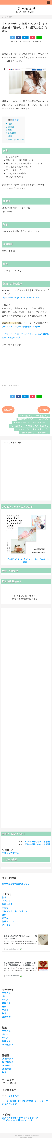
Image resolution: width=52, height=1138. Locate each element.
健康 (4, 915)
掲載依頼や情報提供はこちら (16, 884)
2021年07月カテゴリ (26, 419)
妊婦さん (6, 1003)
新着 (4, 897)
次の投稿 (8, 410)
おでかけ (6, 918)
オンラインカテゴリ (21, 422)
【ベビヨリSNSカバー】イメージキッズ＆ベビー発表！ (26, 560)
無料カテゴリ (43, 433)
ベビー (5, 996)
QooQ (30, 1137)
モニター (6, 1010)
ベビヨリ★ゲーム (10, 853)
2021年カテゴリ (42, 416)
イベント (6, 901)
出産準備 (6, 1017)
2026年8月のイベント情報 (37, 841)
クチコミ (6, 925)
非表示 (16, 120)
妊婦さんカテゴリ (27, 433)
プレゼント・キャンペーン (15, 911)
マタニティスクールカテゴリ (37, 426)
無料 (4, 1007)
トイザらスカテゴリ (40, 422)
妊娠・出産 (7, 904)
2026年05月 (8, 1059)
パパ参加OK (8, 1045)
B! (25, 37)
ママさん (6, 993)
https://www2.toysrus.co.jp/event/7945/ (21, 298)
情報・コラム (8, 921)
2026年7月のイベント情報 (37, 844)
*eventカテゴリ (26, 416)
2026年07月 (8, 1066)
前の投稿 (44, 410)
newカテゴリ (43, 419)
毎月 (4, 1013)
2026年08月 (8, 1069)
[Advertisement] (26, 364)
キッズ (5, 1000)
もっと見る (13, 1096)
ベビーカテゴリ (16, 426)
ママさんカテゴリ (22, 429)
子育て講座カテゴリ (40, 429)
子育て (5, 908)
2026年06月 (8, 1062)
